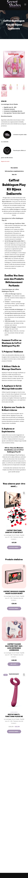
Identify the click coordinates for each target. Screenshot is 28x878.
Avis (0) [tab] (14, 174)
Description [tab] (14, 167)
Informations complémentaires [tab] (14, 171)
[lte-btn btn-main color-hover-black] (14, 547)
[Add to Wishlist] (24, 494)
